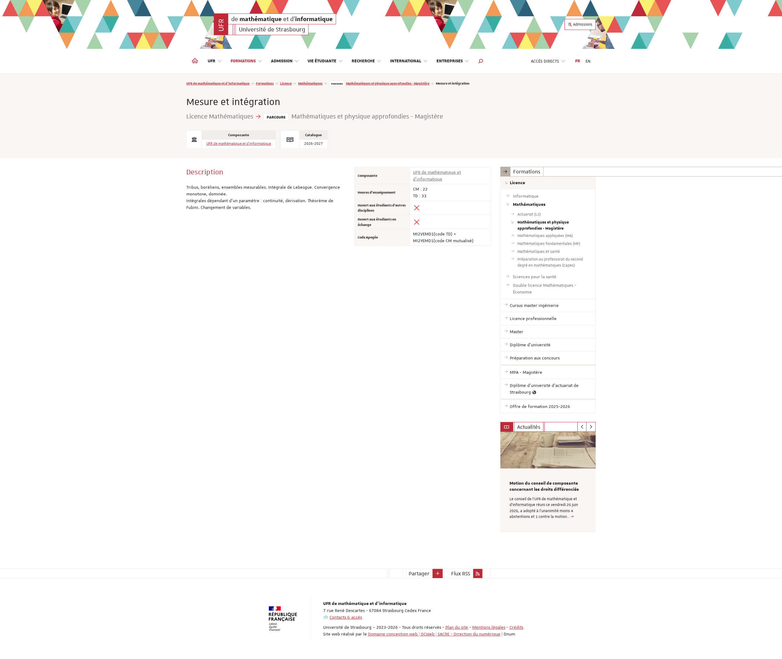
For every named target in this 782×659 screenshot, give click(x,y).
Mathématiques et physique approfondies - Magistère (387, 83)
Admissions (582, 24)
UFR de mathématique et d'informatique (218, 83)
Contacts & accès (346, 617)
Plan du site (456, 627)
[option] (548, 482)
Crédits (516, 627)
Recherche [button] (363, 61)
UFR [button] (211, 61)
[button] (480, 61)
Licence (286, 83)
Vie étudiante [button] (322, 61)
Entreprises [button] (450, 61)
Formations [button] (243, 61)
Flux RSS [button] (460, 573)
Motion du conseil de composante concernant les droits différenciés (544, 486)
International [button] (405, 61)
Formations (265, 83)
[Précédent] (582, 427)
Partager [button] (419, 573)
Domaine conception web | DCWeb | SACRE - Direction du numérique (434, 634)
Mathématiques (310, 83)
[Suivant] (591, 427)
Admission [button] (282, 61)
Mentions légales (488, 627)
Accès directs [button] (545, 61)
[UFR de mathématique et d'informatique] (221, 24)
